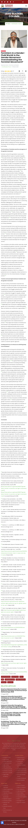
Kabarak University (6, 676)
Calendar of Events (7, 793)
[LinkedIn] (26, 71)
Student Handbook (21, 778)
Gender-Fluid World (20, 679)
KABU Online (6, 765)
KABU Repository (7, 767)
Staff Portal (6, 759)
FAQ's (18, 798)
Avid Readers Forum (6, 66)
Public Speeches (21, 795)
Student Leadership (21, 769)
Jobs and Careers (21, 791)
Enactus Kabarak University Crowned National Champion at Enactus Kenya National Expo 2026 (14, 690)
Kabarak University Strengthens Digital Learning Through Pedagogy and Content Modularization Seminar (14, 706)
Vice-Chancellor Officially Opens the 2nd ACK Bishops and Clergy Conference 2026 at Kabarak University (13, 715)
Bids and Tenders (21, 802)
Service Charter (21, 785)
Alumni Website (21, 780)
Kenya (21, 676)
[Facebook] (2, 2)
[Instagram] (13, 2)
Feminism (4, 682)
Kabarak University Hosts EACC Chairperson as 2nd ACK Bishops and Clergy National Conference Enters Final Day (13, 699)
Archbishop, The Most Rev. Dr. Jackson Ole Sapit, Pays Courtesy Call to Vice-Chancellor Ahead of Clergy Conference (14, 724)
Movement (10, 682)
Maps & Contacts (21, 787)
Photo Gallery (20, 793)
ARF (2, 679)
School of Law (15, 676)
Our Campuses (20, 789)
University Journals (7, 770)
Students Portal (6, 757)
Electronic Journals (7, 772)
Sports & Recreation (22, 772)
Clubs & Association (22, 770)
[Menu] (26, 6)
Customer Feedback (22, 797)
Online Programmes (8, 789)
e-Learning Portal (7, 763)
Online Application (7, 761)
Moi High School (21, 800)
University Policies (7, 800)
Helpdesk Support (7, 798)
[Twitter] (5, 2)
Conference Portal (7, 769)
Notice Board (6, 791)
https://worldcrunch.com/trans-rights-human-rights (13, 663)
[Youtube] (8, 2)
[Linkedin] (10, 2)
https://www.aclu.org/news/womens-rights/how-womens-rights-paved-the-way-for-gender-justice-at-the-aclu (14, 603)
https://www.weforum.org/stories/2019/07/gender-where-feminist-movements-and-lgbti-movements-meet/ (14, 488)
